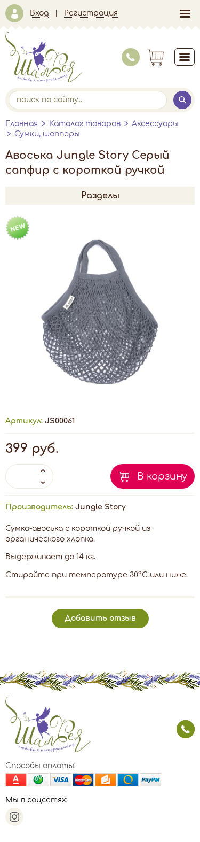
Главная (21, 124)
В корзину (162, 476)
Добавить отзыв (100, 618)
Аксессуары (155, 124)
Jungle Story (100, 507)
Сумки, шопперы (47, 134)
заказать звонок (186, 729)
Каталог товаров (85, 124)
